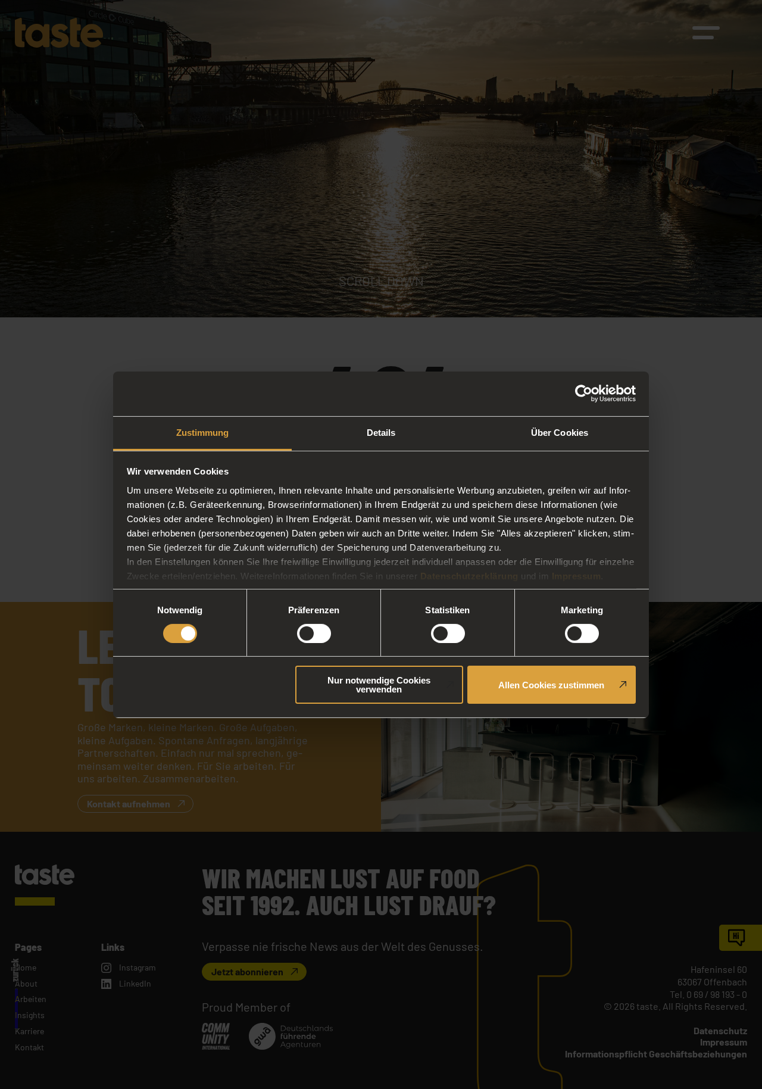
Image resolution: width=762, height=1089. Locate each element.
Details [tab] (381, 432)
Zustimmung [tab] (202, 432)
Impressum (576, 575)
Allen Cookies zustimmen (551, 685)
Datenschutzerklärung (469, 575)
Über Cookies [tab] (559, 432)
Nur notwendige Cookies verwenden (378, 684)
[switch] (314, 633)
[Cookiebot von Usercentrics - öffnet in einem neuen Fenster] (584, 393)
